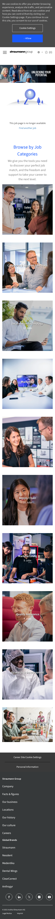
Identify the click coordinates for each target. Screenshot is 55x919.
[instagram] (39, 896)
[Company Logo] (23, 52)
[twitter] (29, 896)
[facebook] (9, 896)
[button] (40, 52)
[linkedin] (19, 896)
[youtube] (49, 896)
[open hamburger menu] (5, 52)
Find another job (27, 128)
